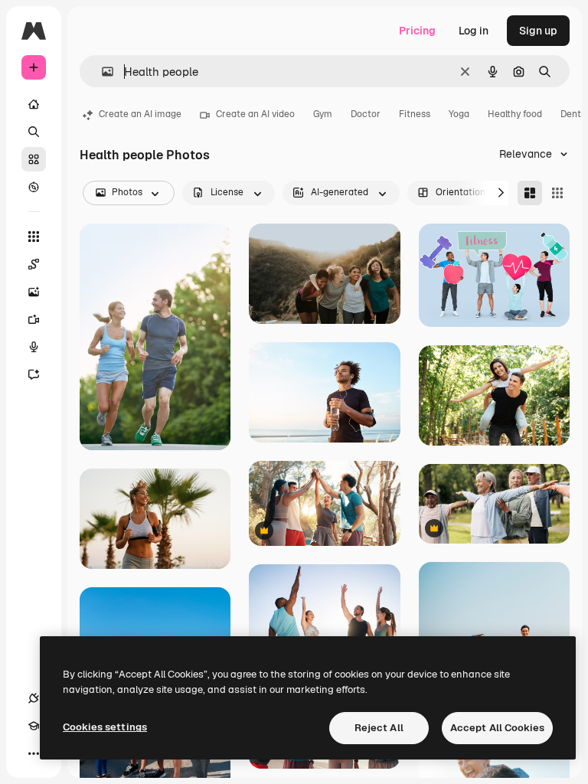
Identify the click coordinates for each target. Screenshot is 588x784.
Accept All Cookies (497, 727)
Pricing (417, 31)
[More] (33, 753)
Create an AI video (255, 114)
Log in (473, 31)
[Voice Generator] (33, 347)
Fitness (414, 114)
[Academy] (33, 726)
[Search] (33, 131)
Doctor (366, 114)
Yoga (459, 114)
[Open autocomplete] (101, 71)
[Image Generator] (33, 291)
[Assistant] (33, 374)
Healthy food (515, 114)
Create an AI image (140, 114)
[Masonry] (530, 193)
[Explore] (33, 187)
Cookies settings (105, 726)
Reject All (378, 727)
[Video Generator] (33, 319)
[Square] (557, 193)
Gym (322, 114)
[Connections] (33, 698)
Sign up (538, 31)
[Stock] (33, 159)
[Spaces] (33, 264)
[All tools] (33, 236)
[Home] (33, 104)
